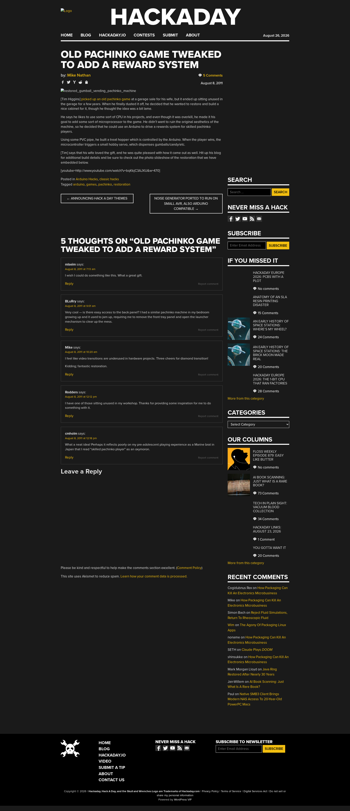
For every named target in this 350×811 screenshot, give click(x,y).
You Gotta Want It (269, 548)
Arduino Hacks (87, 179)
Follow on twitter (238, 219)
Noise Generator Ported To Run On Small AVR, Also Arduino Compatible (186, 203)
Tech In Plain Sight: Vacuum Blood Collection (270, 507)
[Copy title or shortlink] (86, 82)
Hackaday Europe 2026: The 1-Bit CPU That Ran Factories (270, 379)
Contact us (259, 219)
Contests (144, 35)
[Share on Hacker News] (75, 82)
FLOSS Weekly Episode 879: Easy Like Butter (268, 455)
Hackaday (175, 17)
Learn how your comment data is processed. (154, 576)
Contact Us (111, 779)
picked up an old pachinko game (105, 99)
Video (105, 761)
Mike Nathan (79, 75)
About (193, 35)
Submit (170, 35)
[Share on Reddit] (80, 82)
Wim (231, 625)
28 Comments (268, 391)
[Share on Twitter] (69, 82)
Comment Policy (189, 568)
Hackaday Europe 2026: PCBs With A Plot (268, 277)
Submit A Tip (112, 767)
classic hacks (109, 179)
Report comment (208, 284)
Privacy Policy (210, 791)
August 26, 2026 (276, 35)
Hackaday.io (112, 35)
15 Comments (267, 313)
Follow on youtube (245, 219)
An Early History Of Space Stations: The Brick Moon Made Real (271, 353)
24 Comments (268, 337)
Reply (69, 284)
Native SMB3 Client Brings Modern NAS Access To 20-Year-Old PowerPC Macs (255, 699)
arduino (79, 184)
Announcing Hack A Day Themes (97, 198)
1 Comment (266, 539)
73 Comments (268, 493)
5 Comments (212, 75)
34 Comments (268, 519)
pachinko (105, 184)
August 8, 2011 (212, 83)
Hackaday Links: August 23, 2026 (267, 529)
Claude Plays (257, 650)
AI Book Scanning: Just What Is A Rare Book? (270, 481)
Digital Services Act (255, 791)
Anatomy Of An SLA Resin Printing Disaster (270, 301)
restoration (122, 184)
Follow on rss (252, 219)
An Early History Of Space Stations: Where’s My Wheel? (271, 325)
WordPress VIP (183, 799)
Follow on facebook (231, 219)
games (91, 184)
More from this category (246, 398)
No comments (268, 289)
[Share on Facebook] (63, 82)
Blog (86, 35)
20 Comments (268, 367)
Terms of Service (231, 791)
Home (67, 35)
